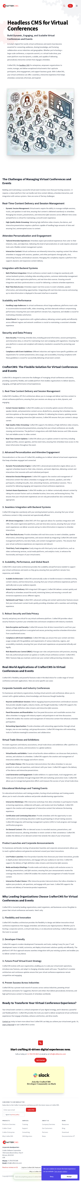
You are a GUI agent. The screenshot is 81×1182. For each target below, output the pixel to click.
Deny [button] (51, 1176)
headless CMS (24, 65)
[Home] (10, 6)
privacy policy (15, 1114)
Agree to (12, 1114)
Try (70, 6)
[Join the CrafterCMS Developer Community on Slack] (40, 1079)
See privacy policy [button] (60, 1171)
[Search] (64, 6)
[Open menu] (77, 6)
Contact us (6, 1021)
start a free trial (8, 1024)
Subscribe (31, 1110)
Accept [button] (69, 1176)
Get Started (40, 1060)
